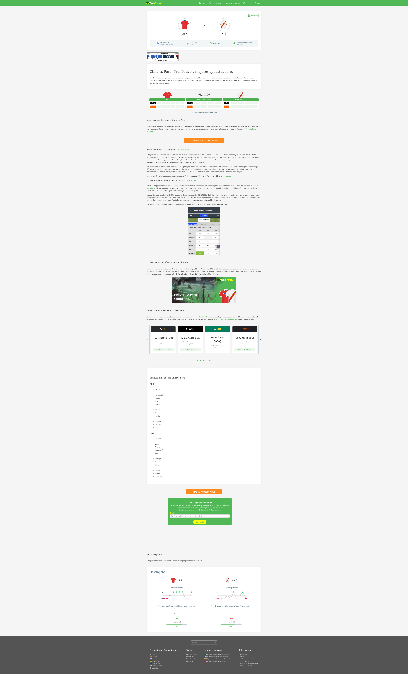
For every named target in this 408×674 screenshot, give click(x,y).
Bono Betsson (191, 654)
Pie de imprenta (244, 661)
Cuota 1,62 (183, 149)
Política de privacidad (246, 659)
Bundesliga (155, 661)
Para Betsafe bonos (190, 350)
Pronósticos (217, 3)
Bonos (248, 3)
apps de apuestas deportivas (226, 319)
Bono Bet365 (190, 659)
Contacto (242, 656)
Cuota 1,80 (191, 180)
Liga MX (154, 654)
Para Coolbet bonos (244, 350)
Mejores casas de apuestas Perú (216, 661)
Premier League (157, 659)
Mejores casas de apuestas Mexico (217, 654)
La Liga (154, 656)
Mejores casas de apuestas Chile (217, 656)
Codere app (226, 176)
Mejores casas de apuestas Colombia (218, 659)
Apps (259, 3)
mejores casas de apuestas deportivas (195, 317)
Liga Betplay (156, 663)
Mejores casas (234, 3)
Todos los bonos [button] (204, 360)
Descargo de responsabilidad (248, 663)
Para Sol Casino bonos (163, 350)
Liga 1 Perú (155, 668)
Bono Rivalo (190, 661)
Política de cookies (245, 666)
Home (203, 3)
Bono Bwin (190, 656)
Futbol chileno (157, 666)
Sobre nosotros (244, 654)
